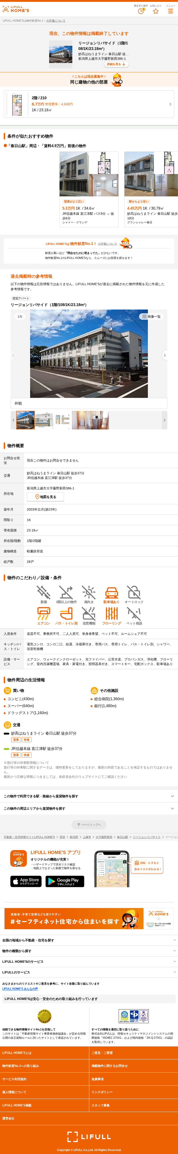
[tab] (25, 420)
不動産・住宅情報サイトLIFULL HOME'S (29, 837)
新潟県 (74, 837)
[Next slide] (164, 355)
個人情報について (14, 1092)
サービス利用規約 (14, 1079)
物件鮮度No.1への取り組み (20, 1066)
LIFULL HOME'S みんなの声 (20, 988)
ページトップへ (91, 824)
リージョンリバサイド (147, 837)
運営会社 (8, 1118)
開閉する (171, 940)
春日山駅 (122, 837)
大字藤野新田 (104, 837)
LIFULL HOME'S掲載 (17, 1105)
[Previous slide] (13, 355)
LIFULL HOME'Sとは (17, 1053)
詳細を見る (114, 64)
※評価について (56, 20)
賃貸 (62, 837)
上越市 (87, 837)
